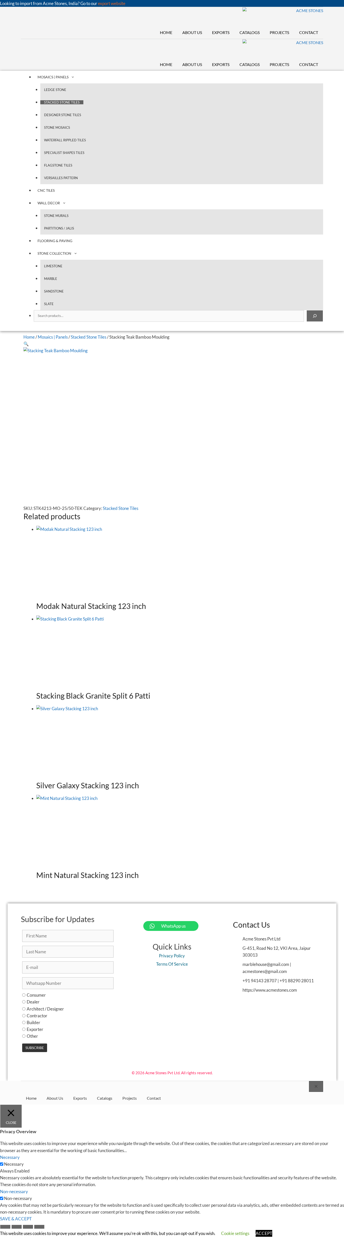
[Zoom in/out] (5, 1227)
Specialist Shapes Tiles (64, 153)
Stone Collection (54, 253)
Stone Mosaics (57, 127)
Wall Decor (49, 203)
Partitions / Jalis (59, 228)
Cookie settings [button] (235, 1233)
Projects (279, 32)
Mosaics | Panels (53, 77)
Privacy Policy (172, 955)
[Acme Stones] (283, 16)
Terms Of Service (172, 964)
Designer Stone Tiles (62, 115)
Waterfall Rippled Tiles (65, 140)
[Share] (28, 1227)
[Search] (314, 316)
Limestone (53, 266)
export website (111, 3)
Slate (49, 304)
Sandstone (54, 291)
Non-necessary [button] (14, 1191)
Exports (220, 32)
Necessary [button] (10, 1157)
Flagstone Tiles (58, 165)
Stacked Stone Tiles (62, 102)
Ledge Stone (55, 90)
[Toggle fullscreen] (16, 1227)
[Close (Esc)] (39, 1227)
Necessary (14, 1164)
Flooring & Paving (55, 241)
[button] (26, 343)
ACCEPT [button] (264, 1233)
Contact (308, 32)
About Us (192, 32)
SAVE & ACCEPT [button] (16, 1218)
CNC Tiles (46, 190)
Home (166, 32)
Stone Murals (56, 216)
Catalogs (249, 32)
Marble (50, 279)
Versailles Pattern (61, 178)
